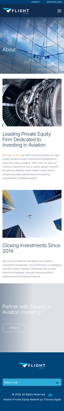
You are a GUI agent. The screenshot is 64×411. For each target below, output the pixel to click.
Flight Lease (13, 155)
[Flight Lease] (15, 11)
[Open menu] (59, 11)
